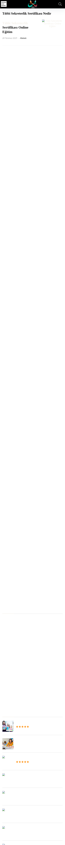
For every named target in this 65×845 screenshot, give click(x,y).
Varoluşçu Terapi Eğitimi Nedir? (18, 618)
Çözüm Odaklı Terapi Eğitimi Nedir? (20, 634)
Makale (23, 38)
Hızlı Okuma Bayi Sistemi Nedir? (19, 694)
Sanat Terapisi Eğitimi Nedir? (17, 651)
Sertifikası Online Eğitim (15, 27)
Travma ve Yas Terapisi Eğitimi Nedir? (21, 659)
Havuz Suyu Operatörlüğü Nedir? (19, 685)
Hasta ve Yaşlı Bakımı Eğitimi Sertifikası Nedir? (26, 689)
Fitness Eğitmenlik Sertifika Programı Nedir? (25, 655)
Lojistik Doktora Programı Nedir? (19, 677)
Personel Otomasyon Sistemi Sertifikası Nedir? (26, 638)
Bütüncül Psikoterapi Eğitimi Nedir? (20, 702)
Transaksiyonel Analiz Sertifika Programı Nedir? (26, 623)
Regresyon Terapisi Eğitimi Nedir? (19, 642)
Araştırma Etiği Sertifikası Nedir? (19, 647)
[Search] (60, 4)
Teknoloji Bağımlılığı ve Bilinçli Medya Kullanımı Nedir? (30, 681)
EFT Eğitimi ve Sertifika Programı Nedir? (23, 698)
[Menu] (4, 4)
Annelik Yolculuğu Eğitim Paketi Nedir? (22, 672)
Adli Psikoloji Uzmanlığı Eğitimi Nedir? (21, 668)
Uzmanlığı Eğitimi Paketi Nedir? (18, 664)
